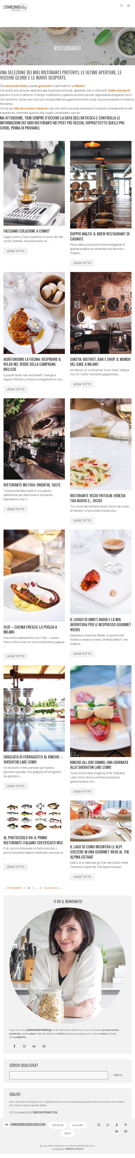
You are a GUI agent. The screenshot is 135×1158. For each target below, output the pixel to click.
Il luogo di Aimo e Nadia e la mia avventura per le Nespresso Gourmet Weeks (100, 624)
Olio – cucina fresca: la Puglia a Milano (30, 629)
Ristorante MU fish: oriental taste (32, 485)
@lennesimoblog (39, 1030)
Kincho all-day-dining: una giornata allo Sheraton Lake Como (99, 764)
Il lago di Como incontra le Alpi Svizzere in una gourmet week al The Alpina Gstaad (99, 851)
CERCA (118, 1075)
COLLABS (77, 1125)
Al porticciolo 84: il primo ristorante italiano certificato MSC (33, 840)
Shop (67, 1133)
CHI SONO (58, 1125)
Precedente (13, 888)
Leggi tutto (15, 251)
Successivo (53, 888)
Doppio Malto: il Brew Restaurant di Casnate (100, 236)
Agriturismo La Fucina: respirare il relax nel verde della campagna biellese (32, 364)
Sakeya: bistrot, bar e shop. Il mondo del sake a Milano (100, 361)
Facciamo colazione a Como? (27, 231)
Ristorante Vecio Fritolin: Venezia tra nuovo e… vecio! (97, 498)
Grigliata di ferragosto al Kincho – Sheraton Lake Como (33, 759)
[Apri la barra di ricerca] (121, 6)
